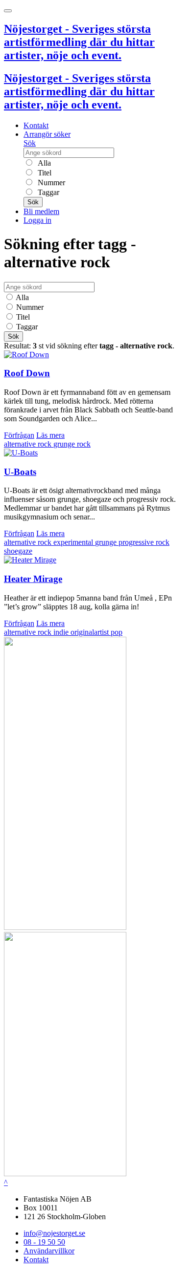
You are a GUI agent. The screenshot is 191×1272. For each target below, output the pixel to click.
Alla (43, 163)
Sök (30, 143)
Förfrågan (19, 435)
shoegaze (18, 551)
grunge (65, 444)
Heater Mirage (33, 579)
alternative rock (28, 444)
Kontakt (36, 125)
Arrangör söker (47, 134)
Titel (43, 173)
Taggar (47, 192)
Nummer (50, 182)
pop (116, 632)
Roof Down (27, 373)
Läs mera (50, 435)
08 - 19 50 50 (44, 1242)
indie (62, 632)
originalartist (91, 632)
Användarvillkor (49, 1251)
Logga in (37, 220)
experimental (74, 542)
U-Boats (20, 472)
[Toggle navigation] (8, 10)
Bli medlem (41, 211)
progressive (137, 542)
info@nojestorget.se (54, 1233)
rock (84, 444)
